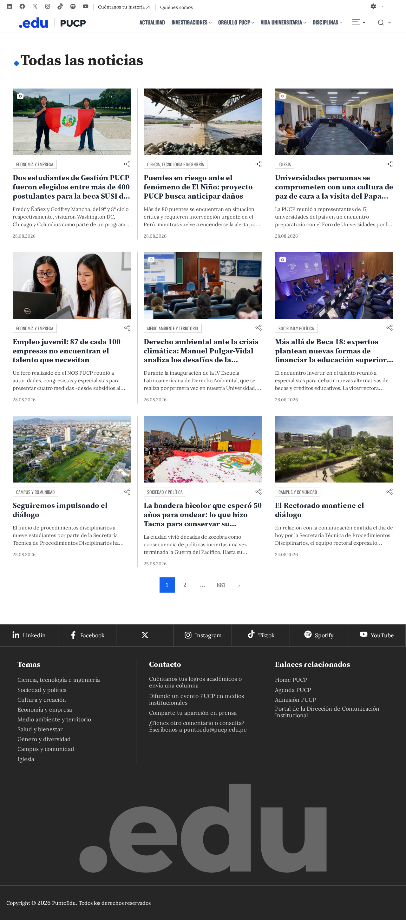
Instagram (208, 635)
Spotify (324, 635)
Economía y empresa (34, 164)
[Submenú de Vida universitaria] (304, 22)
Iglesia (284, 164)
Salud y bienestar (40, 729)
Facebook (92, 635)
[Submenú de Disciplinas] (341, 22)
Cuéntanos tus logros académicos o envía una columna (195, 682)
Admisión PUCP (295, 699)
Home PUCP (291, 679)
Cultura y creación (41, 699)
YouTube (382, 635)
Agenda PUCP (293, 689)
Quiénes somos (176, 7)
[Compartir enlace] (127, 164)
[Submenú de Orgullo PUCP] (252, 22)
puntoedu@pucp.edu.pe (215, 729)
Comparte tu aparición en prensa (193, 712)
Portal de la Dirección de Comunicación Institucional (327, 712)
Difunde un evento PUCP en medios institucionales (196, 699)
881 (221, 584)
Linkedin (34, 635)
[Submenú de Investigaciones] (210, 22)
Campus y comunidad (35, 492)
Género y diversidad (44, 739)
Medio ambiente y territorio (172, 328)
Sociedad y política (296, 328)
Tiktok (266, 635)
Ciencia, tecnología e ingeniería (175, 164)
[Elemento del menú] (358, 22)
